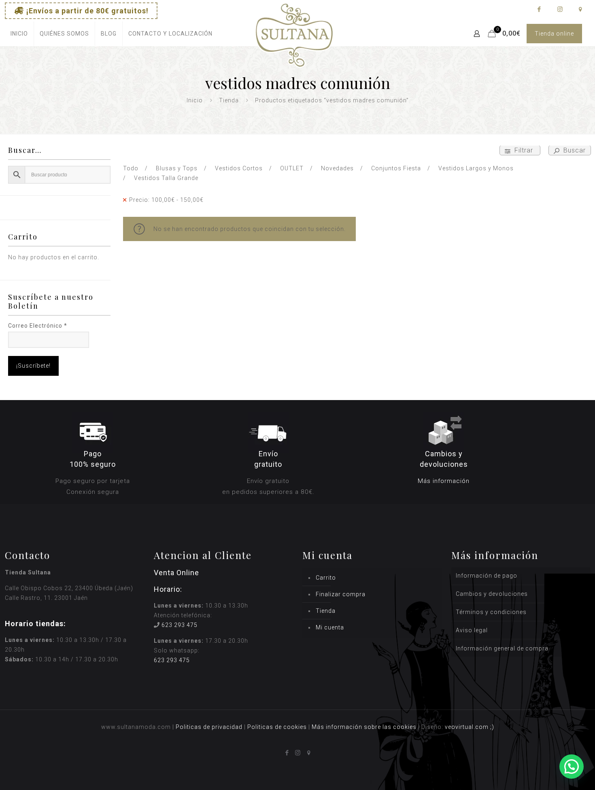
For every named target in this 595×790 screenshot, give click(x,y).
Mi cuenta (330, 627)
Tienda (229, 100)
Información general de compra (502, 648)
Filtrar (523, 150)
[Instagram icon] (559, 9)
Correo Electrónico (37, 325)
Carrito (326, 577)
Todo (130, 168)
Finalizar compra (341, 594)
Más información (444, 481)
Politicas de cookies (277, 727)
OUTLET (292, 168)
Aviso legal (472, 630)
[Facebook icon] (539, 9)
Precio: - (166, 200)
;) (492, 727)
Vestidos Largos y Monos (476, 168)
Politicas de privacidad (209, 727)
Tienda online (554, 33)
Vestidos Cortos (239, 168)
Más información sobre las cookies (364, 727)
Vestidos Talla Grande (166, 178)
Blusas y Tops (177, 168)
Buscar (573, 150)
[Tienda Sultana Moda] (294, 44)
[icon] (580, 9)
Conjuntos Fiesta (396, 168)
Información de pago (486, 575)
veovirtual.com (467, 727)
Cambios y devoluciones (492, 594)
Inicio (195, 100)
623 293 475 (180, 625)
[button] (571, 766)
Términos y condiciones (491, 612)
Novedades (337, 168)
